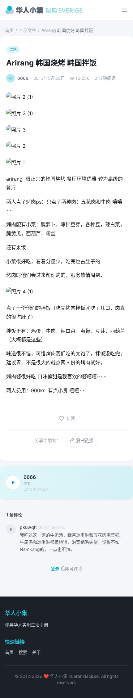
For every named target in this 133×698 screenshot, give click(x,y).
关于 (36, 652)
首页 (9, 30)
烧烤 (13, 49)
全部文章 (27, 30)
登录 (55, 568)
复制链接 (84, 440)
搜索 (23, 652)
